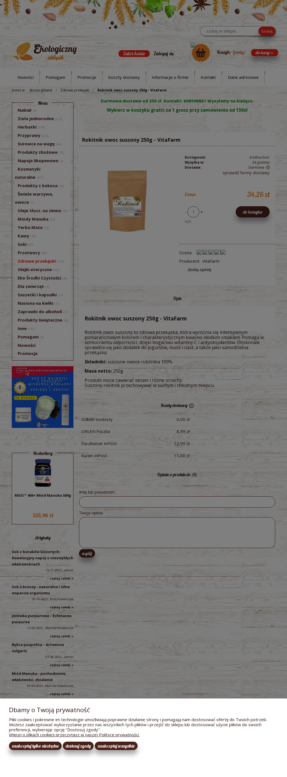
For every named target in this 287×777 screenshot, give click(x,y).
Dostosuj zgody (78, 746)
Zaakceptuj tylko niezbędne (35, 746)
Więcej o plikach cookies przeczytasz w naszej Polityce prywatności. (74, 734)
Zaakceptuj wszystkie (116, 746)
